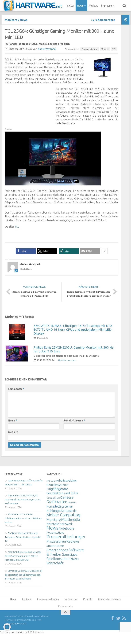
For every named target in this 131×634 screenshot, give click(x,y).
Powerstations (55, 532)
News (80, 5)
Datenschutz (65, 606)
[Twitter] (118, 618)
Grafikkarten (56, 502)
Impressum (107, 5)
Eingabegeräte (57, 489)
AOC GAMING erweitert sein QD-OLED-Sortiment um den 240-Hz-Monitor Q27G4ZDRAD (23, 556)
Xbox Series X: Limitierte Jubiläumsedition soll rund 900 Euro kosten (23, 518)
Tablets (74, 558)
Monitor (105, 49)
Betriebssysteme (57, 484)
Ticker (70, 5)
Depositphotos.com (15, 623)
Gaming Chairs (53, 498)
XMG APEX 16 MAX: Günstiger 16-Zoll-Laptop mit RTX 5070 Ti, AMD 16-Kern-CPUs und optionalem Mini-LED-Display (73, 329)
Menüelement (33, 5)
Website (13, 432)
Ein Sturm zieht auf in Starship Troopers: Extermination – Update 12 (22, 537)
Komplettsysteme (59, 506)
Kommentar (16, 388)
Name (12, 420)
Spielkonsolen (57, 559)
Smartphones (57, 550)
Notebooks (66, 528)
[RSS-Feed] (124, 618)
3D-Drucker (51, 481)
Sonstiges (69, 554)
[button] (26, 251)
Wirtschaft (55, 563)
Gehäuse (66, 497)
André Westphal (47, 49)
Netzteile (52, 524)
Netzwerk (66, 524)
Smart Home (55, 545)
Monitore (11, 19)
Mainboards (67, 510)
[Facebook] (112, 618)
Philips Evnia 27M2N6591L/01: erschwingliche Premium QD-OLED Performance (22, 499)
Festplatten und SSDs (62, 493)
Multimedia (70, 519)
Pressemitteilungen (66, 536)
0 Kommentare (105, 19)
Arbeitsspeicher (66, 480)
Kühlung (52, 510)
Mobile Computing (63, 514)
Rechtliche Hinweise (109, 599)
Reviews (93, 5)
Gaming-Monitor (90, 49)
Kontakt (87, 599)
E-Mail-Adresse (74, 420)
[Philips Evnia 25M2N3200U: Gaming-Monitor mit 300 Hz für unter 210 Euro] (17, 353)
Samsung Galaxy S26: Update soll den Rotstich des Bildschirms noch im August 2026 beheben (23, 574)
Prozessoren (56, 541)
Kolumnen (72, 502)
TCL (114, 49)
